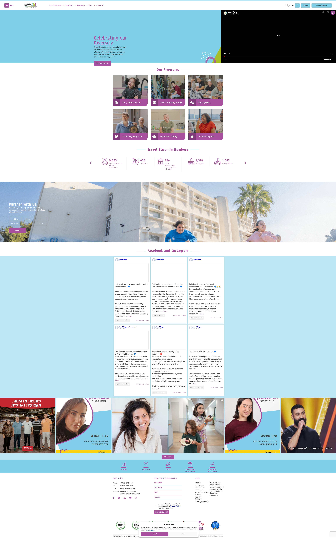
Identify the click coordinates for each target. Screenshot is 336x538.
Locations (69, 5)
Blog (90, 5)
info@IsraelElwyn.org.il (128, 489)
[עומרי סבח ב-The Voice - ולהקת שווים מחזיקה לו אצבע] (308, 425)
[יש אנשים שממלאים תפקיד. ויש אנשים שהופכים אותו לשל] (140, 425)
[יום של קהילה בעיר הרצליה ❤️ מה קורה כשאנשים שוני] (196, 425)
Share (147, 320)
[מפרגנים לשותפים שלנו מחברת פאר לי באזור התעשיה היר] (27, 425)
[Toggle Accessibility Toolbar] (333, 13)
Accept (155, 534)
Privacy (115, 536)
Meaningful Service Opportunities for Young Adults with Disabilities (217, 490)
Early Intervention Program (201, 493)
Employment (199, 490)
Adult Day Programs (198, 498)
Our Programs (55, 5)
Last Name (158, 487)
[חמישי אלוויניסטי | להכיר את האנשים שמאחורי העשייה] (252, 425)
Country (157, 497)
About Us (100, 5)
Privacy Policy (150, 530)
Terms (138, 536)
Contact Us (214, 496)
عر (289, 6)
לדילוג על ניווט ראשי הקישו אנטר (15, 1)
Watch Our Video (102, 63)
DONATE (18, 230)
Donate (305, 5)
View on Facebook (140, 320)
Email (156, 492)
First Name (158, 483)
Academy (81, 5)
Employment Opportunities (200, 486)
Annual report (321, 5)
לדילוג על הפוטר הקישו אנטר (122, 474)
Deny (183, 534)
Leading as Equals (201, 502)
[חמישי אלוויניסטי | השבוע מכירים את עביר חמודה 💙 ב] (83, 425)
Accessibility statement (127, 536)
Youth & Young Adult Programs (215, 484)
